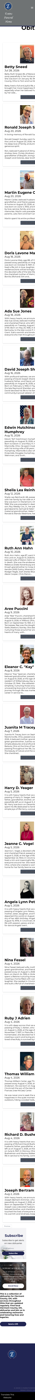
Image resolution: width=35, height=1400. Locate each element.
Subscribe (13, 1253)
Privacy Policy (26, 1390)
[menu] (32, 8)
